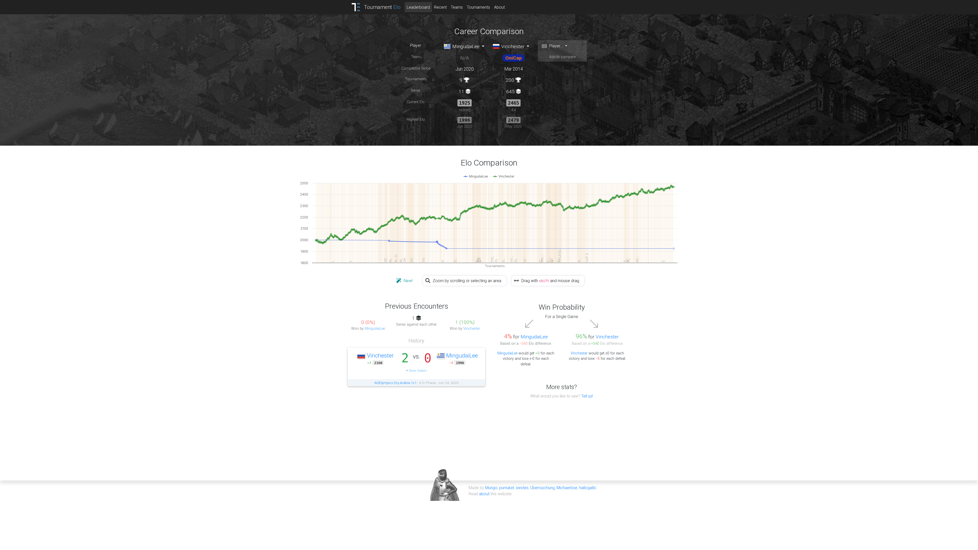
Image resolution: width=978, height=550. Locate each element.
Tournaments (478, 7)
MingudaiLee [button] (465, 46)
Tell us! (587, 395)
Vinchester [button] (512, 46)
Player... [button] (555, 45)
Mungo (491, 487)
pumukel (506, 487)
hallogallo (587, 487)
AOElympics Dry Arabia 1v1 (395, 382)
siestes (522, 487)
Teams (457, 7)
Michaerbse (566, 487)
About (499, 7)
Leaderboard (418, 7)
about (484, 493)
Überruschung (542, 487)
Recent (440, 7)
